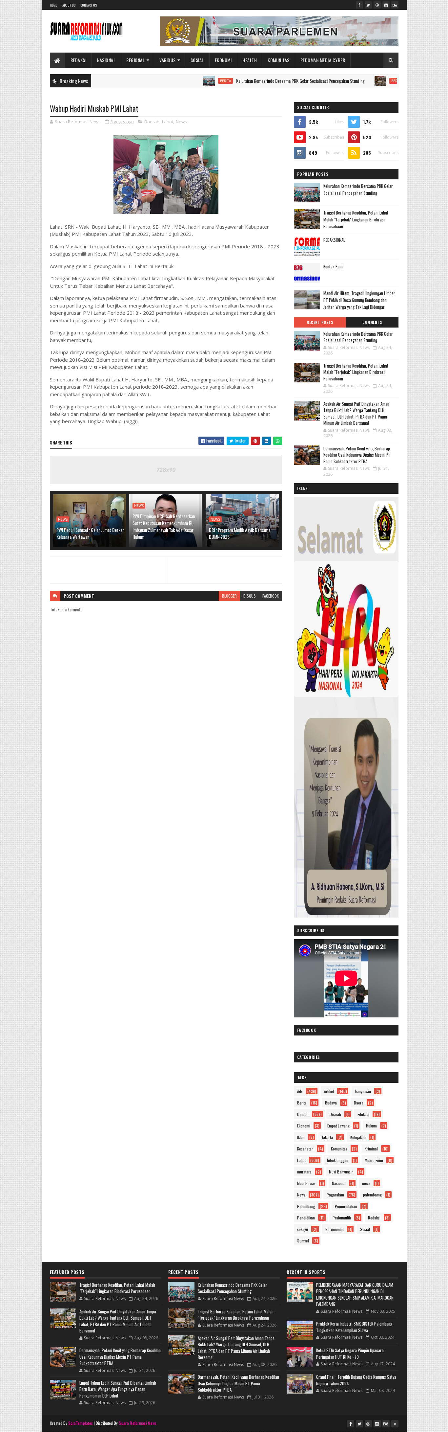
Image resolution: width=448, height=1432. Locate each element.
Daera (358, 1102)
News (181, 122)
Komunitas (279, 60)
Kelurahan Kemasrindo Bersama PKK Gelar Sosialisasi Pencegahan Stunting (263, 80)
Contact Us (88, 5)
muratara (304, 1171)
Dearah (335, 1114)
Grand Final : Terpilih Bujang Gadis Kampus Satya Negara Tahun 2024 (356, 1380)
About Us (68, 5)
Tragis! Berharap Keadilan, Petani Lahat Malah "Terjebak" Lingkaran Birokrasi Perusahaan (355, 219)
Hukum (371, 1125)
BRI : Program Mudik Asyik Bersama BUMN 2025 (239, 533)
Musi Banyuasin (341, 1171)
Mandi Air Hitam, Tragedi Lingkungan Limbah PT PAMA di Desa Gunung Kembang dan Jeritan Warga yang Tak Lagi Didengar (359, 300)
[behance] (394, 5)
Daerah (151, 122)
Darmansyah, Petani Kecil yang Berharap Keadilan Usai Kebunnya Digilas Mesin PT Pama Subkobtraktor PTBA (356, 455)
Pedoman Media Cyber (322, 60)
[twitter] (368, 5)
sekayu (302, 1229)
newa (366, 1183)
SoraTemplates (80, 1423)
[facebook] (359, 5)
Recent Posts (320, 322)
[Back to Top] (394, 1423)
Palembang (306, 1206)
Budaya (331, 1102)
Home (53, 5)
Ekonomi (223, 60)
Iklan (301, 1137)
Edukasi (363, 1114)
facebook (270, 596)
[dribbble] (377, 5)
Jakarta (327, 1137)
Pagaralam (335, 1194)
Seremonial (334, 1229)
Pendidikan (306, 1217)
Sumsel (303, 1240)
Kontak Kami (333, 266)
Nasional (106, 60)
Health (249, 60)
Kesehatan (305, 1148)
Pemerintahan (346, 1206)
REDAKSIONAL (334, 240)
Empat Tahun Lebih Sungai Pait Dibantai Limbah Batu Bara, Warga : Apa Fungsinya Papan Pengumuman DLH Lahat (117, 1389)
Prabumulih (342, 1217)
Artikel (329, 1091)
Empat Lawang (338, 1125)
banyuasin (363, 1091)
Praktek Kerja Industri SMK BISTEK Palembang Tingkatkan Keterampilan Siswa (354, 1326)
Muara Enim (374, 1160)
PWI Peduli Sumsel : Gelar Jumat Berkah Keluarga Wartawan (90, 533)
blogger (229, 596)
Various (167, 60)
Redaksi (79, 60)
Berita (188, 81)
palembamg (372, 1194)
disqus (249, 596)
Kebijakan (358, 1137)
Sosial (197, 60)
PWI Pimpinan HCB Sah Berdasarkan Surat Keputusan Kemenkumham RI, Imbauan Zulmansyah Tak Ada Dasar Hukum (163, 526)
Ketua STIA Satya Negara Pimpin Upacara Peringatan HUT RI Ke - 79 (350, 1353)
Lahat (167, 122)
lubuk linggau (337, 1160)
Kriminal (371, 1148)
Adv (300, 1091)
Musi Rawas (306, 1183)
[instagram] (386, 5)
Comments (372, 322)
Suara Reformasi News (137, 1423)
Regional (135, 60)
